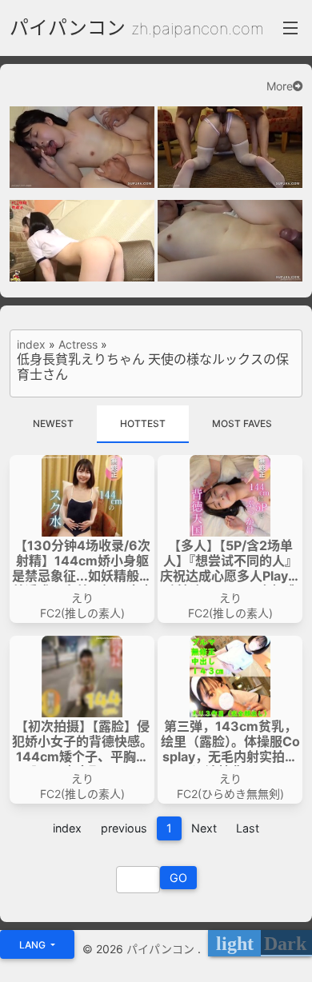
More (279, 86)
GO (178, 877)
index (31, 344)
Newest (53, 423)
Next (204, 828)
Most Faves (242, 423)
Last (247, 828)
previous (124, 828)
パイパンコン (68, 27)
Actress (78, 344)
